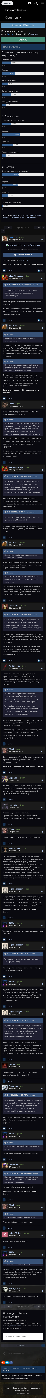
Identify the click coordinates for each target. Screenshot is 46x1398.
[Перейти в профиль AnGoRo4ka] (5, 667)
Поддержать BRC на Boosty (23, 25)
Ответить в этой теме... (17, 1337)
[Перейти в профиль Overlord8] (5, 1165)
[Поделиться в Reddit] (3, 1362)
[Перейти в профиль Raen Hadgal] (5, 849)
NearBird (13, 325)
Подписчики (21, 1345)
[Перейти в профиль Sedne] (5, 1065)
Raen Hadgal (14, 848)
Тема (6, 1388)
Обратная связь (22, 1390)
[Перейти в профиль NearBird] (5, 326)
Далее (37, 227)
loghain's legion (16, 889)
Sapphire (13, 778)
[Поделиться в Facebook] (11, 1362)
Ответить (23, 40)
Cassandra (14, 605)
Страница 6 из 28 (23, 228)
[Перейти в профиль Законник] (5, 1087)
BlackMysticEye (16, 276)
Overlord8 (13, 1164)
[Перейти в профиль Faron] (5, 404)
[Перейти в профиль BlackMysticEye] (5, 277)
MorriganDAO (15, 1288)
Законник (13, 1086)
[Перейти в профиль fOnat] (5, 750)
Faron (11, 404)
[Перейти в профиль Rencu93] (5, 806)
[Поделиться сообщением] (42, 240)
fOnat (11, 749)
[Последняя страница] (43, 227)
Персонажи (33, 34)
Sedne (12, 1064)
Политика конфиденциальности (26, 1388)
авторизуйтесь (16, 1326)
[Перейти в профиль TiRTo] (5, 924)
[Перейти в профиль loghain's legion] (5, 890)
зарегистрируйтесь (30, 215)
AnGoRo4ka (14, 666)
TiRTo (11, 923)
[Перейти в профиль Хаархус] (5, 238)
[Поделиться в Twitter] (7, 1362)
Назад (8, 227)
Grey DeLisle (23, 260)
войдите (16, 215)
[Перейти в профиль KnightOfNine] (5, 1234)
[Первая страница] (3, 231)
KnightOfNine (15, 1233)
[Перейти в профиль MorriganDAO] (5, 1289)
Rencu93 (13, 805)
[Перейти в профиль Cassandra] (5, 606)
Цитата (10, 271)
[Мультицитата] (4, 270)
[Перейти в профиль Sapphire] (5, 779)
